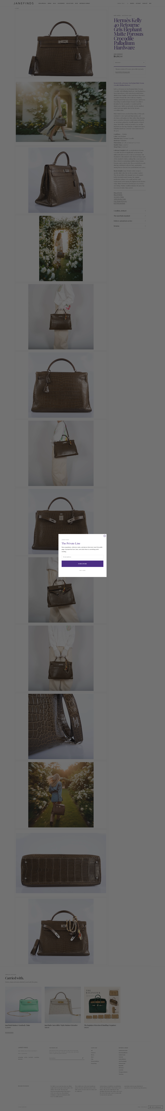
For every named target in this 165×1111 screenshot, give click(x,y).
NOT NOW (82, 570)
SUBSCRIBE (82, 563)
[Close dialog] (105, 536)
